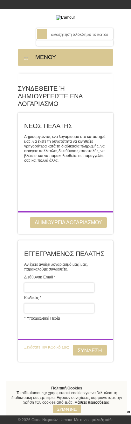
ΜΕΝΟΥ (43, 57)
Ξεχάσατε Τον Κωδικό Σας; (46, 347)
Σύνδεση (90, 350)
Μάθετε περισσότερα (91, 402)
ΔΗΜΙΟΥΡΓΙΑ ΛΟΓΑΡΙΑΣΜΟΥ (68, 222)
